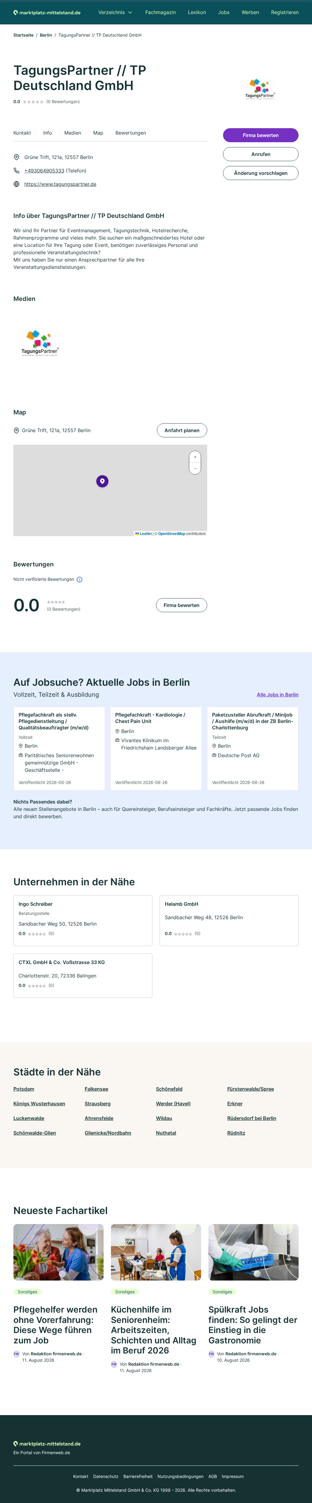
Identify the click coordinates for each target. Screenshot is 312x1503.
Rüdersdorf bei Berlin (251, 1118)
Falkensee (96, 1089)
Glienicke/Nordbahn (108, 1133)
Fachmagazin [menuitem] (160, 12)
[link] (59, 748)
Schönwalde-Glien (34, 1133)
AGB (212, 1476)
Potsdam (23, 1089)
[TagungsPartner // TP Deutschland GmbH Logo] (43, 343)
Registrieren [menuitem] (285, 12)
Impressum (233, 1476)
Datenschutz (106, 1476)
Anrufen (261, 154)
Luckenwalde (28, 1118)
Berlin (46, 35)
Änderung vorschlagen (261, 173)
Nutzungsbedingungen (181, 1476)
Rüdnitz (236, 1133)
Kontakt (80, 1476)
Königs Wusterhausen (39, 1103)
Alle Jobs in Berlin (278, 695)
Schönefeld (169, 1089)
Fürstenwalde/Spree (250, 1089)
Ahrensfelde (99, 1118)
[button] (102, 482)
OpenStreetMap (171, 533)
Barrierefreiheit (138, 1476)
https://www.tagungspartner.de (60, 184)
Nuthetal (166, 1133)
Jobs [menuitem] (223, 12)
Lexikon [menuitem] (197, 12)
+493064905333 (44, 171)
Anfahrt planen (182, 430)
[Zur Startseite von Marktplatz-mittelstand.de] (46, 12)
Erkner (235, 1103)
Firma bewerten (182, 605)
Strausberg (98, 1103)
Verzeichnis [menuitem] (111, 12)
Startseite (23, 35)
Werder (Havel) (173, 1103)
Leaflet (145, 533)
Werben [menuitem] (250, 12)
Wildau (164, 1118)
